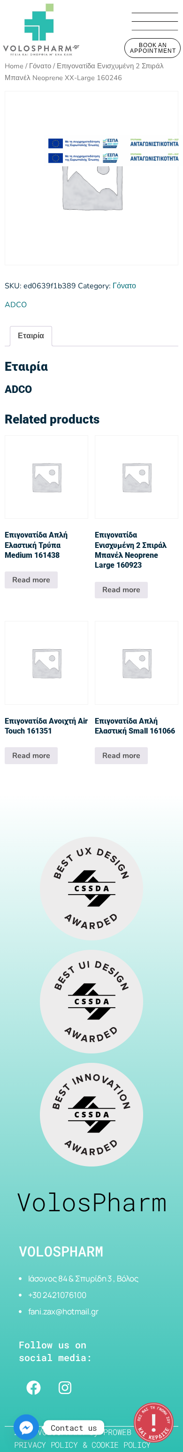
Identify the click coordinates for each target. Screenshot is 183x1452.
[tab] (31, 336)
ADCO (16, 305)
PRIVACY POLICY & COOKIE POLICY (82, 1444)
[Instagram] (64, 1388)
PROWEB (117, 1432)
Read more (31, 580)
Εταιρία (31, 336)
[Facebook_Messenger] (26, 1427)
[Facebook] (33, 1388)
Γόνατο (40, 66)
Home (14, 66)
